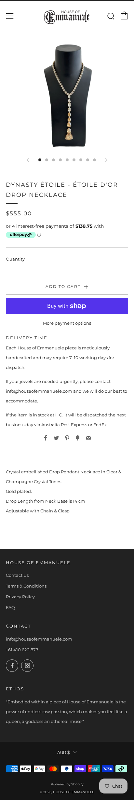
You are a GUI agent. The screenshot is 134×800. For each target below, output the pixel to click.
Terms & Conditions (26, 586)
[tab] (39, 159)
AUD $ (63, 752)
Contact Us (17, 575)
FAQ (10, 607)
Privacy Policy (20, 596)
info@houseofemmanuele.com (39, 639)
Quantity (15, 259)
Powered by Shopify (67, 784)
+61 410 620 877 (22, 649)
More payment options (67, 323)
